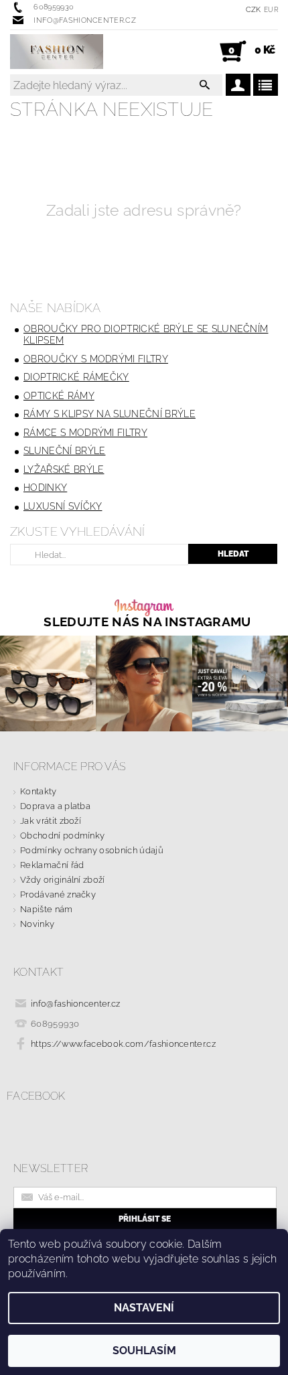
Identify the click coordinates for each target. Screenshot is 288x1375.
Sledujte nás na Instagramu (147, 622)
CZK (253, 9)
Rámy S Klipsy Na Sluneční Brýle (109, 414)
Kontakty (38, 791)
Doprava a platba (55, 806)
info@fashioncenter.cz (76, 1004)
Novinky (37, 924)
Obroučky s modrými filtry (95, 359)
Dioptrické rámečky (76, 377)
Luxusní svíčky (62, 506)
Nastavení (144, 1307)
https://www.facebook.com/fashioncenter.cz (123, 1044)
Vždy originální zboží (62, 880)
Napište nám (46, 909)
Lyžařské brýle (63, 469)
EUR (271, 9)
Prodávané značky (58, 894)
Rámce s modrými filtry (85, 432)
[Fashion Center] (56, 51)
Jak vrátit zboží (50, 821)
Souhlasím (144, 1350)
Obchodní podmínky (62, 835)
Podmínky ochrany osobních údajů (91, 850)
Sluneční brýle (64, 450)
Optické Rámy (58, 395)
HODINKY (45, 487)
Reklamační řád (52, 865)
